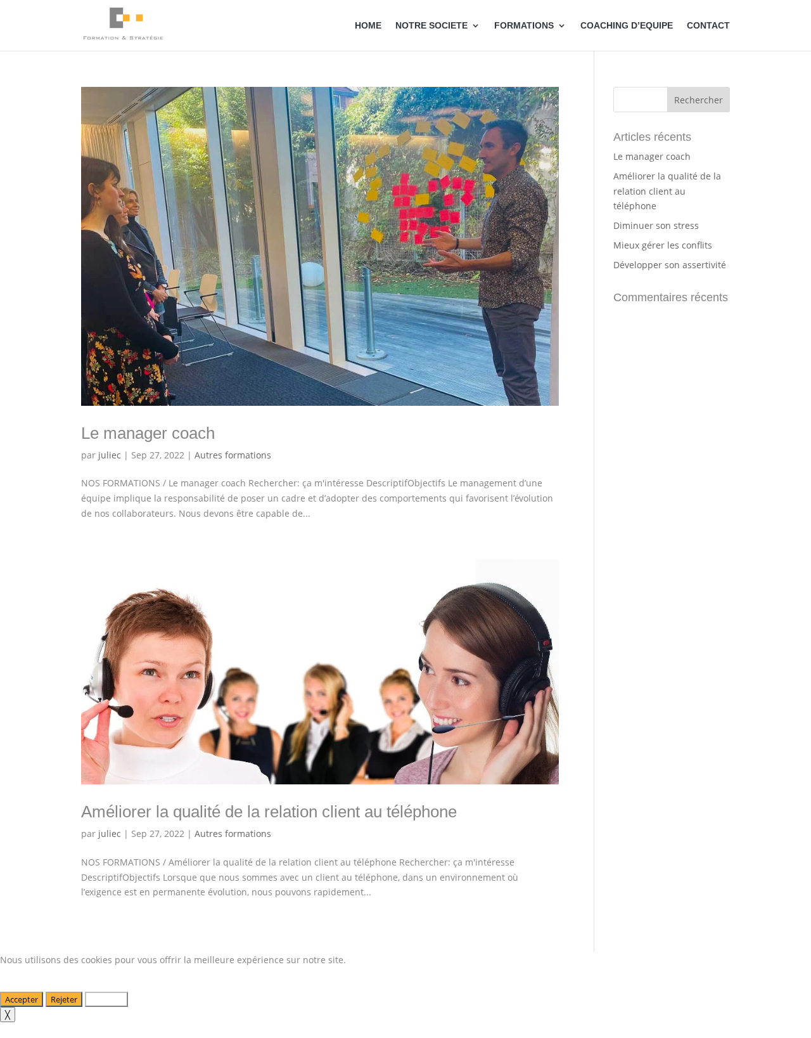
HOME (368, 25)
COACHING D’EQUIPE (626, 25)
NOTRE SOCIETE (431, 25)
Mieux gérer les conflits (662, 245)
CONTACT (708, 25)
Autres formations (233, 455)
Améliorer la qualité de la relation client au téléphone (269, 811)
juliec (109, 455)
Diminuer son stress (656, 225)
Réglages (106, 999)
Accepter (21, 999)
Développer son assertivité (669, 265)
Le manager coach (148, 433)
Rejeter (64, 999)
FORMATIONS (524, 25)
